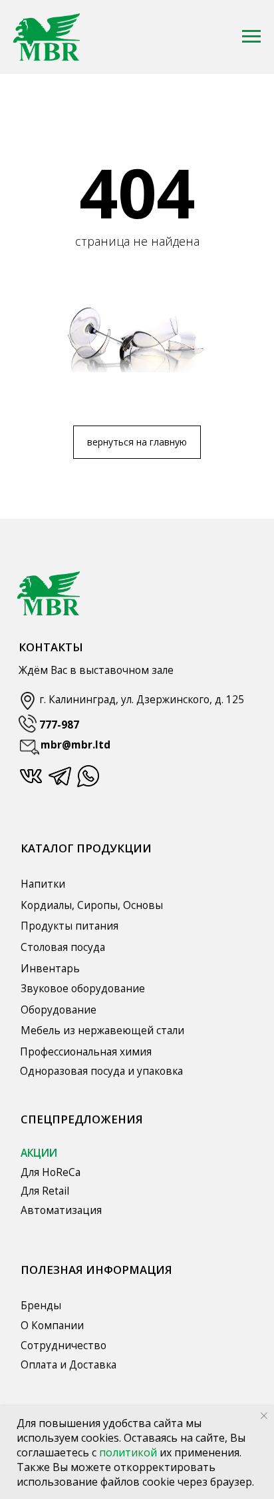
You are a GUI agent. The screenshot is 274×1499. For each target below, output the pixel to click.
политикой (129, 1452)
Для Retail (45, 1190)
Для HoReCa (50, 1172)
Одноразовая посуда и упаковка (101, 1070)
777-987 (59, 724)
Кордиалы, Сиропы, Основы (92, 905)
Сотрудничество (63, 1345)
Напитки (43, 883)
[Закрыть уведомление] (264, 1415)
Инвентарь (50, 968)
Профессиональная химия (86, 1051)
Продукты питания (69, 925)
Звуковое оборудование (83, 988)
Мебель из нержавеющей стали (102, 1030)
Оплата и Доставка (68, 1364)
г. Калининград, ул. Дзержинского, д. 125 (141, 699)
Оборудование (58, 1009)
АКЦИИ (39, 1152)
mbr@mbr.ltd (75, 744)
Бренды (41, 1305)
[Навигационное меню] (251, 36)
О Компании (52, 1325)
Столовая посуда (63, 947)
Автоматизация (61, 1210)
